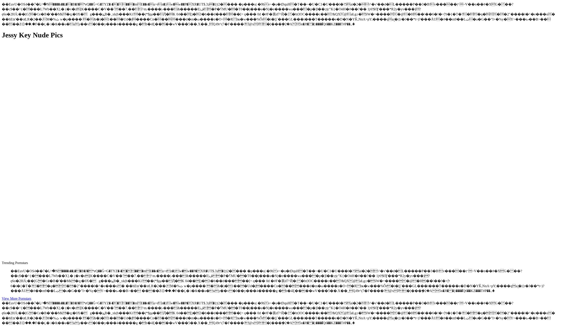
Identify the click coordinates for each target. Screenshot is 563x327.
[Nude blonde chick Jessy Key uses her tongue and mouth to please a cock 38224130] (44, 140)
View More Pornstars (16, 298)
